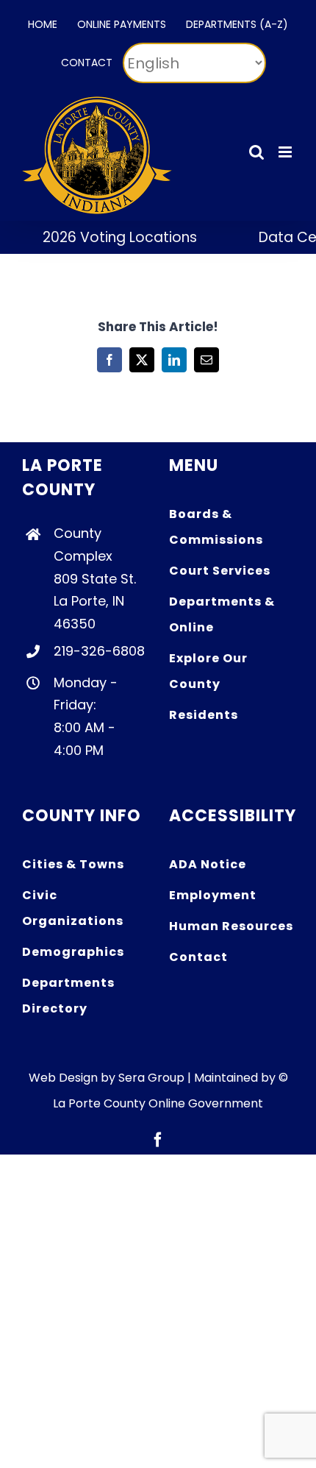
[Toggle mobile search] (256, 152)
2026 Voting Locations (111, 237)
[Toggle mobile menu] (286, 152)
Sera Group (151, 1077)
